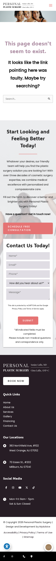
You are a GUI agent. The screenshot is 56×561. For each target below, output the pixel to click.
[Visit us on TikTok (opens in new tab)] (33, 487)
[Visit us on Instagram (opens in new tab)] (13, 487)
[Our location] (31, 556)
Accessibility (11, 532)
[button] (28, 228)
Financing (9, 421)
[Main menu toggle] (50, 5)
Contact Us (10, 426)
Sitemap (29, 537)
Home (6, 402)
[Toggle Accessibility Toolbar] (7, 546)
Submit (28, 320)
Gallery (7, 416)
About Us (8, 407)
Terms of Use (44, 532)
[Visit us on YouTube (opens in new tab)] (20, 487)
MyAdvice (44, 526)
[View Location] (6, 445)
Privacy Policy (17, 308)
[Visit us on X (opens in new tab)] (27, 487)
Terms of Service (32, 308)
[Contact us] (24, 556)
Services (8, 412)
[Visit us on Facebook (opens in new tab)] (6, 487)
